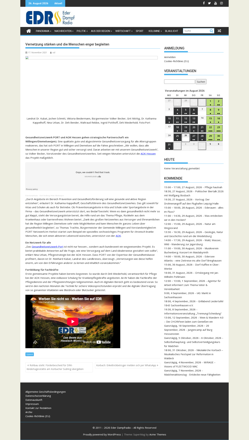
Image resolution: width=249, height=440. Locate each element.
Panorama (42, 31)
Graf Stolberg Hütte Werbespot (51, 195)
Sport (139, 31)
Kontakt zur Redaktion (38, 408)
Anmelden (170, 57)
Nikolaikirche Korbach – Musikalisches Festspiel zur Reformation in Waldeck (193, 354)
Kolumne (154, 31)
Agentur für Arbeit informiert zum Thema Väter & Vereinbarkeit (192, 285)
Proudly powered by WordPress (102, 434)
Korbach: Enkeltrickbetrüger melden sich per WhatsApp (126, 365)
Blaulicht (171, 31)
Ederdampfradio (31, 195)
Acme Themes (157, 434)
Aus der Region (100, 31)
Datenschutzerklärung (38, 395)
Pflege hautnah (213, 187)
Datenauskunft (33, 399)
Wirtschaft (123, 31)
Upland (29, 354)
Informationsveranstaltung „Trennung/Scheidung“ (193, 313)
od (54, 52)
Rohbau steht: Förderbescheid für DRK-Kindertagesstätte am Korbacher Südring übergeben (55, 367)
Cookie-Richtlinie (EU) (176, 61)
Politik (81, 31)
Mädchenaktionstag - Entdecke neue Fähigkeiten (192, 374)
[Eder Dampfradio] (28, 30)
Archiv (28, 412)
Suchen (200, 82)
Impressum (32, 404)
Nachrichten (63, 31)
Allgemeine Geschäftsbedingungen (45, 391)
